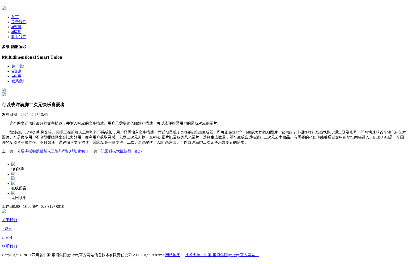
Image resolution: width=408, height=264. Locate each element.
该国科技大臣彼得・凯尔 (122, 151)
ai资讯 (16, 27)
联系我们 (18, 37)
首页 (15, 17)
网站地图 (172, 255)
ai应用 (16, 32)
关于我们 (18, 22)
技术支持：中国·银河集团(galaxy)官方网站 (222, 255)
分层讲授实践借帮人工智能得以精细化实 (51, 151)
